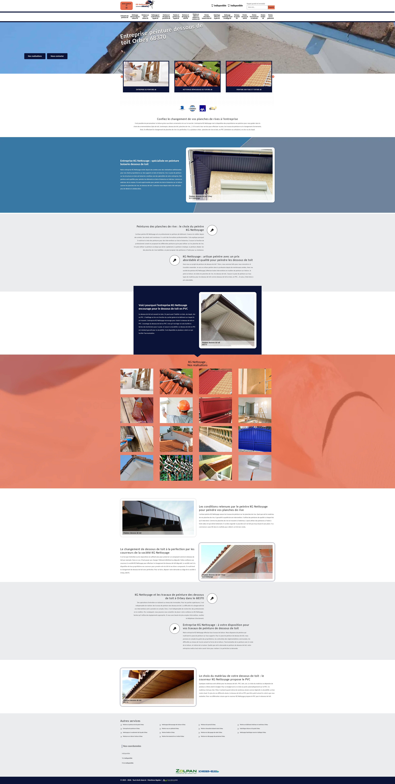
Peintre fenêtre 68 (263, 16)
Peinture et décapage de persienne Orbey (213, 736)
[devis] (126, 7)
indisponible (220, 6)
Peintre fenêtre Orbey (168, 732)
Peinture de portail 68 (237, 16)
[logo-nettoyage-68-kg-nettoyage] (145, 6)
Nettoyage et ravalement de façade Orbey (135, 732)
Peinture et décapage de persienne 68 (166, 16)
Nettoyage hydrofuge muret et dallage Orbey (253, 732)
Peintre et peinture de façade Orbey (133, 724)
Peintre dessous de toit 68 (244, 16)
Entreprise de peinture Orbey (131, 728)
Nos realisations (35, 56)
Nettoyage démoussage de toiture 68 (135, 16)
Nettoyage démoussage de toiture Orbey (173, 724)
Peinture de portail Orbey (208, 724)
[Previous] (121, 76)
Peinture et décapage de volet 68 (185, 16)
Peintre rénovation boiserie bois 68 (206, 16)
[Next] (273, 76)
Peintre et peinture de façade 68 (176, 16)
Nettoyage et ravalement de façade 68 (155, 16)
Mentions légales (154, 780)
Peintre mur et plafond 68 (270, 16)
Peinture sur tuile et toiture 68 (145, 16)
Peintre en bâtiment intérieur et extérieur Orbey (254, 724)
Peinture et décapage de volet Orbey (211, 732)
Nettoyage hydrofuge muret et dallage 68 (227, 16)
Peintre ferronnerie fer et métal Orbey (173, 736)
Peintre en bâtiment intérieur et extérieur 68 (195, 17)
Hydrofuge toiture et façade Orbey (250, 728)
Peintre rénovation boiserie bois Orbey (212, 728)
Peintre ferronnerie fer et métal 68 (254, 16)
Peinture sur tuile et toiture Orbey (132, 736)
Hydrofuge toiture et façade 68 (217, 16)
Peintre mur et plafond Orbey (170, 728)
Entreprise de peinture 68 (125, 16)
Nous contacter (57, 56)
